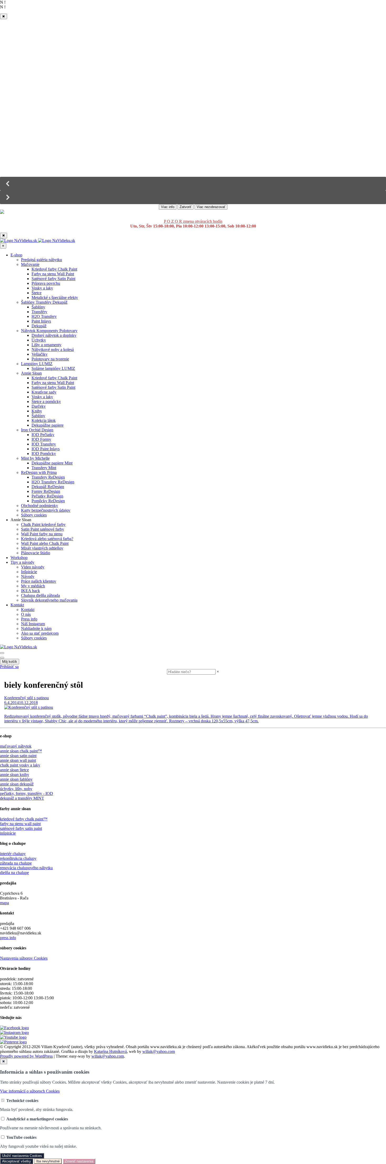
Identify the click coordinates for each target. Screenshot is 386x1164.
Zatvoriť (185, 207)
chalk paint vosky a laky (20, 765)
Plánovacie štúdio (35, 553)
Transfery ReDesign (48, 477)
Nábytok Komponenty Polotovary (49, 330)
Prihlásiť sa (9, 666)
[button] (193, 183)
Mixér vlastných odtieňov (42, 548)
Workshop (19, 557)
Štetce (36, 293)
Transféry (39, 311)
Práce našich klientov (38, 581)
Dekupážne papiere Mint (52, 463)
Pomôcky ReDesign (48, 501)
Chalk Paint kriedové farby (43, 524)
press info (8, 937)
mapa (4, 903)
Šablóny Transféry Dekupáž (44, 302)
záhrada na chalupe (16, 863)
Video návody (32, 567)
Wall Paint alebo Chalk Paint (45, 543)
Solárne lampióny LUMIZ (53, 368)
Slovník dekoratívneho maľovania (49, 600)
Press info (29, 619)
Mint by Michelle (35, 458)
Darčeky (39, 406)
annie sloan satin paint (18, 755)
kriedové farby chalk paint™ (24, 819)
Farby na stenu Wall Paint (53, 274)
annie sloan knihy (14, 774)
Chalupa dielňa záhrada (40, 595)
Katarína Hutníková (110, 1051)
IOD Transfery (44, 444)
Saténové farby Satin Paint (53, 278)
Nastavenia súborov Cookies (24, 958)
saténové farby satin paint (21, 828)
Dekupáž (39, 326)
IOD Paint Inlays (46, 449)
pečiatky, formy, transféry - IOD (26, 793)
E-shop (16, 255)
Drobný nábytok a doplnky (54, 335)
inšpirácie (8, 833)
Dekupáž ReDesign (48, 486)
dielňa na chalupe (14, 872)
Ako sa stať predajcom (40, 633)
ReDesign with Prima (39, 472)
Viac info (167, 207)
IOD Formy (41, 439)
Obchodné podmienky (39, 505)
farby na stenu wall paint (20, 823)
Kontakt (17, 605)
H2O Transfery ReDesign (53, 482)
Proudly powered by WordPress (26, 1056)
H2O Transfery (44, 316)
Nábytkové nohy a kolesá (53, 349)
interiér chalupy (13, 853)
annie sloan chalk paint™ (21, 751)
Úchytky (39, 340)
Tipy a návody (22, 562)
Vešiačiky (40, 354)
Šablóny (38, 307)
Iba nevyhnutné (48, 1161)
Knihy (37, 411)
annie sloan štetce (14, 770)
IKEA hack (30, 590)
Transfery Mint (44, 467)
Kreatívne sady (44, 392)
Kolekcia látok (44, 420)
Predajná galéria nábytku (41, 259)
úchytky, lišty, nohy (16, 789)
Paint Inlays (41, 321)
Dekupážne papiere (48, 425)
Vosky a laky (42, 288)
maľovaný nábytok (16, 746)
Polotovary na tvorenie (50, 359)
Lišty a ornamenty (46, 345)
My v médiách (33, 586)
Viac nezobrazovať (211, 207)
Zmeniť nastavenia (79, 1161)
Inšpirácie (29, 572)
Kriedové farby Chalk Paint (54, 269)
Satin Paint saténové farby (42, 529)
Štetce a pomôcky (46, 401)
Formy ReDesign (46, 491)
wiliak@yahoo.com (158, 1051)
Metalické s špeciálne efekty (55, 297)
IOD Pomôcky (44, 453)
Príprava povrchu (46, 283)
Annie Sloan (31, 373)
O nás (26, 614)
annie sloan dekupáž (17, 784)
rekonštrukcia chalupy (18, 858)
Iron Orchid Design (37, 430)
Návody (27, 576)
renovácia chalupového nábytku (26, 868)
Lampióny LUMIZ (37, 363)
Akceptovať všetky (16, 1161)
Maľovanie (30, 264)
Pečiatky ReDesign (47, 496)
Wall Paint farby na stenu (41, 534)
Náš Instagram (33, 624)
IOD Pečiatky (43, 434)
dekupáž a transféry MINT (22, 798)
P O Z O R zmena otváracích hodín (193, 221)
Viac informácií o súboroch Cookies (30, 1091)
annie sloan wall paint (18, 760)
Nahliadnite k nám (36, 628)
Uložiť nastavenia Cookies (22, 1156)
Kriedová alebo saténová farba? (47, 538)
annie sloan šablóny (16, 779)
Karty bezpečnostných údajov (45, 510)
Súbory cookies (34, 515)
